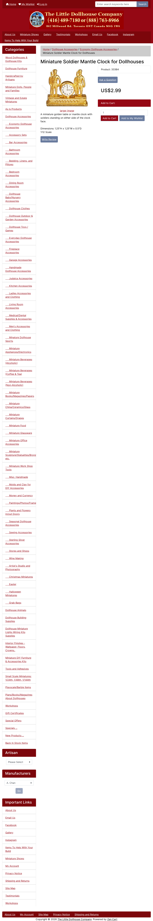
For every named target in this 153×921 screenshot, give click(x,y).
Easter (10, 584)
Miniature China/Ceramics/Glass (17, 405)
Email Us (97, 34)
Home (12, 4)
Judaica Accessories (18, 278)
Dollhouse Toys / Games (16, 228)
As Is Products (13, 108)
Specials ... (11, 728)
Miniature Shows (29, 34)
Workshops (81, 34)
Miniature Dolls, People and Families (18, 88)
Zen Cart (112, 919)
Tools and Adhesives (17, 668)
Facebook (112, 34)
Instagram (128, 34)
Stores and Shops (17, 550)
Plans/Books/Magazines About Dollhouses (18, 696)
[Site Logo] (76, 20)
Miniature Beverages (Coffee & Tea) (18, 372)
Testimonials (63, 34)
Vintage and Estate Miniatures (16, 99)
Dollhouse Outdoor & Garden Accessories (19, 217)
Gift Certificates (14, 713)
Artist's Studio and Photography (17, 567)
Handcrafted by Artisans (14, 77)
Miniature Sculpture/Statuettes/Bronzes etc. (20, 455)
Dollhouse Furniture (16, 68)
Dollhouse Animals (15, 610)
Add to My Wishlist (132, 118)
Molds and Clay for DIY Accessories (18, 486)
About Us (10, 34)
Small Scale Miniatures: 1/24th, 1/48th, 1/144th (18, 678)
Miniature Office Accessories (16, 442)
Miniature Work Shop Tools (19, 468)
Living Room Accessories (14, 306)
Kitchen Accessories (18, 285)
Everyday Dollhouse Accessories (18, 239)
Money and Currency (19, 495)
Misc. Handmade (16, 477)
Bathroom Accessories (12, 151)
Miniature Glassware (18, 432)
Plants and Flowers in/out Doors (17, 512)
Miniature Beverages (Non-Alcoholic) (18, 383)
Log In (43, 4)
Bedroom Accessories (12, 173)
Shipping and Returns (17, 880)
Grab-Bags (13, 602)
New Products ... (14, 735)
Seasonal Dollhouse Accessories (18, 523)
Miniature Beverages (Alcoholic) (18, 361)
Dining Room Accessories (14, 184)
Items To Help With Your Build (21, 40)
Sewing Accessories (18, 532)
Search (142, 4)
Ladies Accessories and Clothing (18, 295)
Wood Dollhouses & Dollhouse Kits (16, 59)
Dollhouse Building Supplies (15, 619)
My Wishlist (28, 4)
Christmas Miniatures (19, 576)
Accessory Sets (16, 134)
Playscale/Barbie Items (18, 687)
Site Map (10, 888)
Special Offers (13, 720)
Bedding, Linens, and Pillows (18, 162)
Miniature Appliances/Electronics (18, 350)
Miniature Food (15, 425)
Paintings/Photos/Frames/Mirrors (20, 502)
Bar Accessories (16, 142)
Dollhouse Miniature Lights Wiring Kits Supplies (16, 632)
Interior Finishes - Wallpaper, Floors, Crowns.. (15, 647)
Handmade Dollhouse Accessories (18, 269)
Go (19, 790)
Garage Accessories (18, 259)
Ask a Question (107, 79)
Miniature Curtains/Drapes (14, 416)
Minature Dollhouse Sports (18, 339)
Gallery (47, 34)
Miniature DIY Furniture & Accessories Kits (18, 659)
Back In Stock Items (16, 742)
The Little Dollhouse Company (75, 919)
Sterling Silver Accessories (15, 541)
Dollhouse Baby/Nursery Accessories (13, 197)
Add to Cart (109, 118)
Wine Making (14, 558)
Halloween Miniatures (13, 593)
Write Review (49, 139)
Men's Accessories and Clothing (17, 328)
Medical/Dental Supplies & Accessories (18, 317)
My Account (12, 865)
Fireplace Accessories (12, 250)
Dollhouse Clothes (17, 208)
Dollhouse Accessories (65, 49)
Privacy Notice (13, 873)
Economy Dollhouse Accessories (98, 49)
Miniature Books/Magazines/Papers (19, 394)
